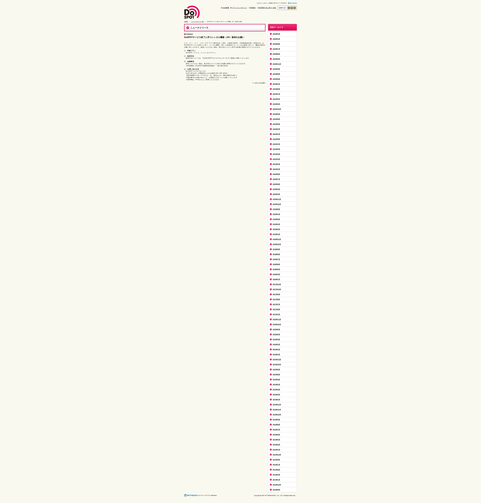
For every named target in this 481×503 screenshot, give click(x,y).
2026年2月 (276, 39)
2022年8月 (276, 119)
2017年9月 (276, 294)
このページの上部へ (260, 82)
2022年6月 (276, 124)
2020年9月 (276, 174)
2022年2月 (276, 129)
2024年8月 (276, 74)
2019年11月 (277, 199)
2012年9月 (276, 490)
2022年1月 (276, 134)
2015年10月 (277, 364)
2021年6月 (276, 149)
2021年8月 (276, 139)
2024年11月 (277, 64)
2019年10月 (277, 204)
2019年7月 (276, 214)
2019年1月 (276, 234)
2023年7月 (276, 94)
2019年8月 (276, 209)
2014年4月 (276, 445)
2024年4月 (276, 79)
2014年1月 (276, 450)
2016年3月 (276, 344)
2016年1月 (276, 354)
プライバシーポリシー (239, 8)
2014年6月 (276, 435)
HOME (186, 21)
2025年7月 (276, 49)
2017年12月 (277, 284)
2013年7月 (276, 465)
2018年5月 (276, 269)
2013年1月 (276, 480)
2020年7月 (276, 179)
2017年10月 (277, 289)
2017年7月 (276, 304)
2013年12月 (277, 455)
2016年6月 (276, 329)
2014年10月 (277, 414)
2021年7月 (276, 144)
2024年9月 (276, 69)
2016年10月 (277, 324)
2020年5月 (276, 189)
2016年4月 (276, 339)
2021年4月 (276, 154)
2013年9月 (276, 460)
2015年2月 (276, 399)
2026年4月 (276, 34)
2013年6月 (276, 470)
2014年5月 (276, 440)
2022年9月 (276, 114)
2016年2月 (276, 349)
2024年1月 (276, 84)
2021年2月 (276, 164)
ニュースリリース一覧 (197, 21)
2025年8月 (276, 44)
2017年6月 (276, 309)
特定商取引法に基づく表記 (267, 8)
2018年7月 (276, 259)
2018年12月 (277, 239)
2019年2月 (276, 229)
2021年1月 (276, 169)
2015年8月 (276, 374)
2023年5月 (276, 99)
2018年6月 (276, 264)
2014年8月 (276, 424)
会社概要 (226, 8)
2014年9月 (276, 419)
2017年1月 (276, 314)
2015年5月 (276, 384)
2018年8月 (276, 254)
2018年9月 (276, 249)
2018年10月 (277, 244)
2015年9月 (276, 369)
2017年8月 (276, 299)
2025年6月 (276, 54)
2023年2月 (276, 104)
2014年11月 (277, 409)
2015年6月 (276, 379)
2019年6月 (276, 219)
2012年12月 (277, 485)
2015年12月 (277, 359)
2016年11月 (277, 319)
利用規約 (253, 8)
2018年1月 (276, 279)
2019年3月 (276, 224)
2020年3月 (276, 194)
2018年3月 (276, 274)
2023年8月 (276, 89)
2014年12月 (277, 404)
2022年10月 (277, 109)
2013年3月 (276, 475)
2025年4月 (276, 59)
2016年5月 (276, 334)
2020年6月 (276, 184)
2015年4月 (276, 389)
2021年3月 (276, 159)
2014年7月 (276, 429)
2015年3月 (276, 394)
